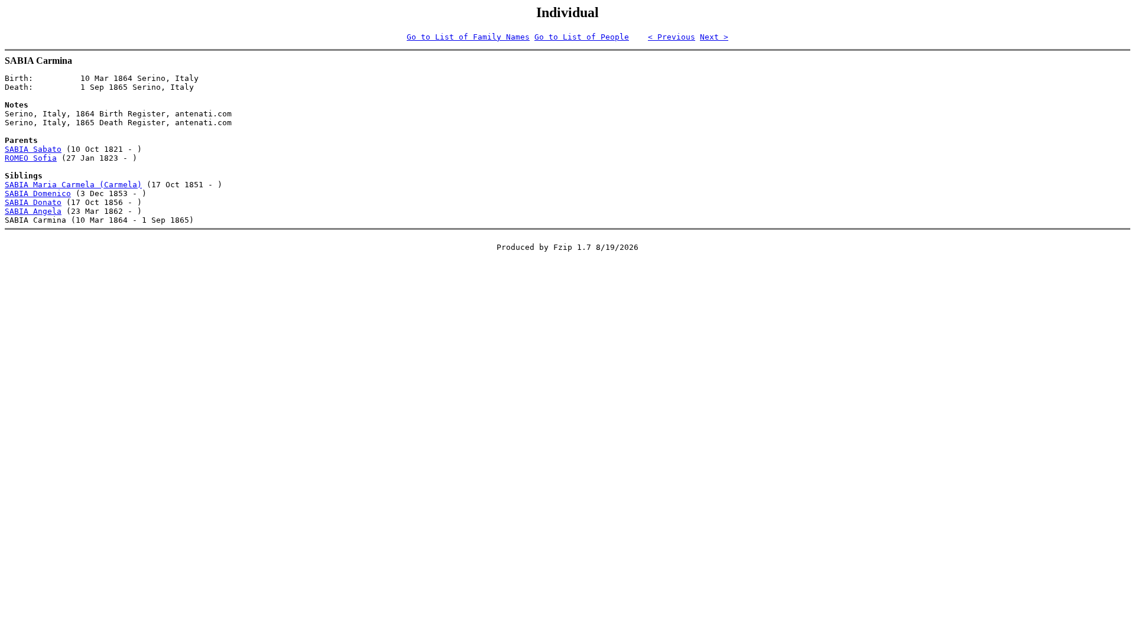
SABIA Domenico (38, 193)
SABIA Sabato (33, 149)
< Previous (671, 36)
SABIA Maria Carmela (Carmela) (73, 184)
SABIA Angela (33, 211)
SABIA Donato (33, 202)
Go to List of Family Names (468, 36)
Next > (714, 36)
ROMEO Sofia (31, 158)
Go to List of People (581, 36)
